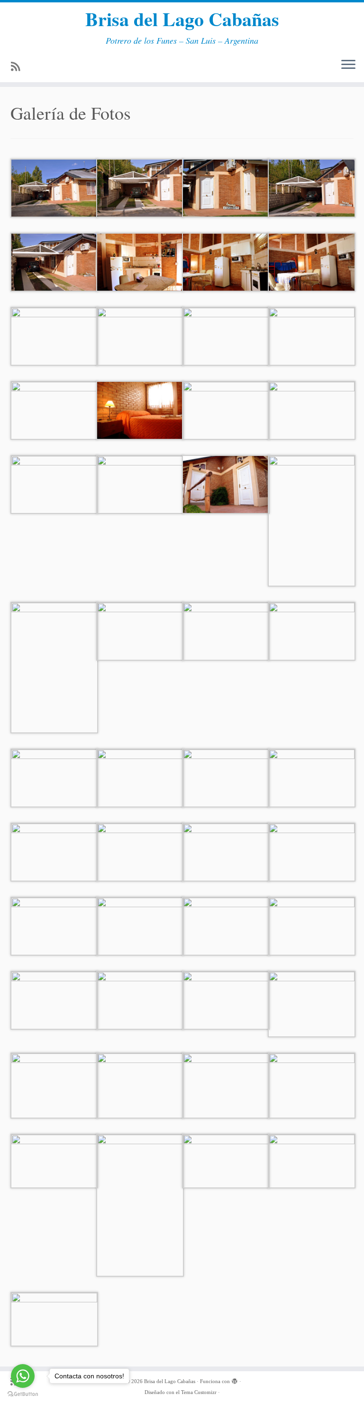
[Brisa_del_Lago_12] (311, 335)
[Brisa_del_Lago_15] (226, 409)
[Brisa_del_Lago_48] (311, 1160)
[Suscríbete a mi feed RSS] (18, 67)
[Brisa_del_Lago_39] (226, 999)
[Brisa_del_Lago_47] (226, 1160)
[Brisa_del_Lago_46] (140, 1204)
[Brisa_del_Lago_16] (311, 409)
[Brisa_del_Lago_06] (140, 261)
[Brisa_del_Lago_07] (226, 261)
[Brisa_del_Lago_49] (54, 1318)
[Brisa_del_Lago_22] (140, 630)
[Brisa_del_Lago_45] (54, 1160)
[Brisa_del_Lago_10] (140, 335)
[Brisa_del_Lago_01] (54, 187)
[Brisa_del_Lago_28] (311, 777)
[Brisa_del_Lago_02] (140, 187)
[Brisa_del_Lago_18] (140, 483)
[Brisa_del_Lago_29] (54, 851)
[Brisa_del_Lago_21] (54, 666)
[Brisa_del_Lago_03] (226, 187)
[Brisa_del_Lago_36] (311, 925)
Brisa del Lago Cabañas (182, 19)
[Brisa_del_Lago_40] (311, 1003)
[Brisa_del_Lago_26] (140, 777)
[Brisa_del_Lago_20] (311, 519)
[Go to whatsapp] (23, 1376)
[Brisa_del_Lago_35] (226, 925)
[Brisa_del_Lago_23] (226, 630)
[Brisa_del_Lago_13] (54, 409)
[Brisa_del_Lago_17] (54, 483)
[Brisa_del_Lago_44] (311, 1084)
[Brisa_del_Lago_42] (140, 1084)
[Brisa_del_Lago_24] (311, 630)
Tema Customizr (199, 1392)
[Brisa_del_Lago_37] (54, 999)
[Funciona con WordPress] (234, 1379)
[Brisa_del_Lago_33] (54, 925)
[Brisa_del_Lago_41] (54, 1084)
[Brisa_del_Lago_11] (226, 335)
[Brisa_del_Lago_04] (311, 187)
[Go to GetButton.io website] (23, 1394)
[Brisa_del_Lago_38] (140, 999)
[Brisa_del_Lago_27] (226, 777)
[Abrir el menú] (348, 65)
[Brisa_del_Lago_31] (226, 851)
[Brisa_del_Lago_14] (140, 409)
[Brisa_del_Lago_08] (311, 261)
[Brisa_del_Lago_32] (311, 851)
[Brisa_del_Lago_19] (226, 483)
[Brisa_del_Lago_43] (226, 1084)
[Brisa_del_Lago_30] (140, 851)
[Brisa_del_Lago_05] (54, 261)
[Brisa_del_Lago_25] (54, 777)
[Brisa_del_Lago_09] (54, 335)
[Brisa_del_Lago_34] (140, 925)
